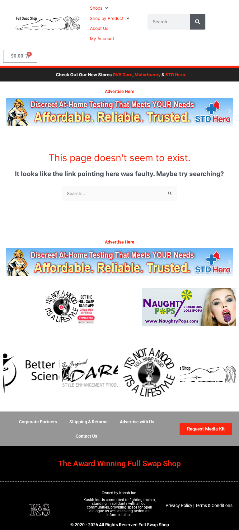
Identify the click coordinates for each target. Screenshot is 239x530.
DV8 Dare (117, 74)
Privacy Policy (179, 505)
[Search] (197, 22)
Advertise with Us (137, 421)
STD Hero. (170, 74)
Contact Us (86, 436)
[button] (100, 8)
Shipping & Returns (88, 421)
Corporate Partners (38, 421)
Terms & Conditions (213, 505)
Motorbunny (142, 74)
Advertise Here (119, 91)
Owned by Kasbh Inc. (119, 493)
